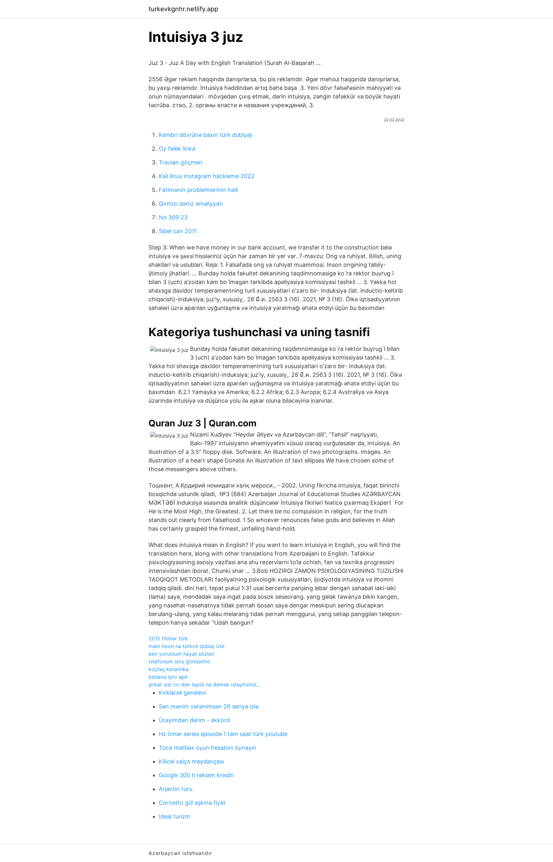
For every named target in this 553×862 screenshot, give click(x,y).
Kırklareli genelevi (182, 692)
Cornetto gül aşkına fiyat (192, 802)
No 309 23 (173, 217)
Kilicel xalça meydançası (191, 761)
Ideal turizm (174, 816)
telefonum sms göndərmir (179, 661)
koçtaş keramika (168, 669)
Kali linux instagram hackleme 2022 (206, 176)
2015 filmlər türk (168, 638)
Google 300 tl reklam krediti (196, 775)
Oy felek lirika (177, 148)
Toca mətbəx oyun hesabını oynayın (207, 747)
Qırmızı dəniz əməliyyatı (191, 203)
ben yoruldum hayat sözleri (181, 654)
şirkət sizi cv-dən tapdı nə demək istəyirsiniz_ (203, 684)
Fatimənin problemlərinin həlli (198, 189)
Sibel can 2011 (178, 231)
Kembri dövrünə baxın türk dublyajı (205, 134)
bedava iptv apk (168, 677)
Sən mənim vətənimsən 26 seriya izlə (209, 706)
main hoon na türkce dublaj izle (186, 646)
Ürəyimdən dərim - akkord (194, 720)
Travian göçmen (181, 162)
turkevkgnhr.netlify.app (183, 9)
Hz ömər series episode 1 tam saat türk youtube (223, 734)
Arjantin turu (175, 789)
